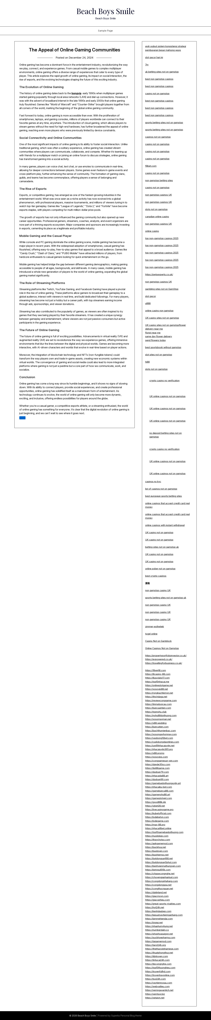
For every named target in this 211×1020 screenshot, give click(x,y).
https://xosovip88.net (156, 689)
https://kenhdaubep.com (158, 911)
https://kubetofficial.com (158, 813)
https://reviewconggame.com (161, 700)
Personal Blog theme (131, 1015)
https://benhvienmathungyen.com (163, 866)
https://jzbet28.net (155, 805)
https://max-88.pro (155, 824)
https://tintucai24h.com (157, 960)
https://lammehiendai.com (159, 918)
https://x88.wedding (156, 723)
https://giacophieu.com (157, 899)
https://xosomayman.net (158, 719)
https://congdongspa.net (158, 884)
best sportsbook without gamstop (163, 347)
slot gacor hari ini (154, 57)
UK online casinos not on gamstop (167, 396)
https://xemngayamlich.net (159, 990)
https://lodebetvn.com (157, 817)
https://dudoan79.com (157, 771)
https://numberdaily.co (157, 929)
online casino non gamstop (159, 310)
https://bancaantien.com (158, 707)
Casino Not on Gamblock (158, 641)
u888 (148, 303)
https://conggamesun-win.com (161, 760)
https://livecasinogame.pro (159, 809)
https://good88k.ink (155, 802)
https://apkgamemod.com (159, 843)
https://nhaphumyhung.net (159, 926)
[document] (169, 489)
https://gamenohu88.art (157, 794)
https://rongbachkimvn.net (159, 692)
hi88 (147, 361)
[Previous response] (22, 417)
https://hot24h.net (154, 907)
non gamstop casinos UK (158, 194)
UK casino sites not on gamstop (162, 317)
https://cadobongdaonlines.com (162, 741)
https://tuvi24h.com (155, 978)
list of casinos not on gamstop (161, 488)
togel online (151, 633)
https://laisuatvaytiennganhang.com (164, 914)
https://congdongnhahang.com (161, 881)
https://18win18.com (155, 670)
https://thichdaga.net (156, 696)
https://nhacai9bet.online (158, 828)
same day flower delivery (158, 336)
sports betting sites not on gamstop (164, 122)
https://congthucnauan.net (159, 888)
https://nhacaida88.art (156, 775)
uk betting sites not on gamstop (162, 71)
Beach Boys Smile (105, 11)
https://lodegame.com (157, 820)
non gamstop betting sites (159, 180)
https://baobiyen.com (156, 851)
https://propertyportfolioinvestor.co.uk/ (165, 655)
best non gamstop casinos (159, 79)
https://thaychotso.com (157, 839)
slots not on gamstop (156, 209)
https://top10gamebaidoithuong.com (164, 832)
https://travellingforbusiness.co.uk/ (163, 663)
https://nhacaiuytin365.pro (159, 749)
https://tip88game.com (157, 768)
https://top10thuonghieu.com (160, 967)
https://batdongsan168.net (159, 858)
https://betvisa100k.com (158, 869)
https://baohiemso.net (157, 854)
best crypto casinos (155, 575)
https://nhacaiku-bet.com (158, 786)
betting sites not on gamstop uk (162, 547)
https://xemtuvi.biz (155, 994)
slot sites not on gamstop (158, 354)
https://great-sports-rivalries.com (163, 903)
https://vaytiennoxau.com (158, 982)
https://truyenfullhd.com (158, 971)
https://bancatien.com (157, 726)
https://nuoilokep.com (156, 835)
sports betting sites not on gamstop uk (165, 597)
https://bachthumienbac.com (160, 730)
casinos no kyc (153, 481)
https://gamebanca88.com (159, 790)
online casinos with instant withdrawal (165, 525)
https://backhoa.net (155, 847)
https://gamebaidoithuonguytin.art (163, 783)
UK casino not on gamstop (159, 532)
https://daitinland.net (156, 892)
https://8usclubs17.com (157, 677)
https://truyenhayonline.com (160, 975)
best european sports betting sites (163, 496)
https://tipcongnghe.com (158, 963)
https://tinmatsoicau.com (158, 704)
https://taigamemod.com (158, 941)
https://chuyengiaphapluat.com (161, 877)
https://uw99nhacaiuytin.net (159, 745)
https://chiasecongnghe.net (159, 873)
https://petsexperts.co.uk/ (159, 274)
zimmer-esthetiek (154, 626)
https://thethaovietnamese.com (162, 948)
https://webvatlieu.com (157, 986)
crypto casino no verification (164, 380)
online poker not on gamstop (160, 568)
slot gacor (150, 296)
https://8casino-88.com (157, 674)
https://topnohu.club (156, 711)
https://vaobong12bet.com (159, 738)
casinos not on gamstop (158, 136)
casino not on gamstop (157, 93)
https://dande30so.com (157, 764)
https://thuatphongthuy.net (159, 952)
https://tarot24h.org (155, 945)
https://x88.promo (154, 753)
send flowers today (155, 340)
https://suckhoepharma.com (160, 937)
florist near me (152, 332)
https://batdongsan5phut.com (161, 862)
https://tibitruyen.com (156, 956)
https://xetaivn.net (154, 997)
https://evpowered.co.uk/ (158, 659)
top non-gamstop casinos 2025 (161, 238)
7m (146, 64)
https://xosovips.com (156, 756)
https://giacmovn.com (157, 896)
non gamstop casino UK (158, 590)
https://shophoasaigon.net (159, 933)
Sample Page (105, 30)
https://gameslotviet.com (158, 798)
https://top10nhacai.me (157, 681)
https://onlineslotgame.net (159, 685)
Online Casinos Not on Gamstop (162, 648)
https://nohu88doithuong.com (161, 715)
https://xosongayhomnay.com (161, 734)
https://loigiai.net (154, 922)
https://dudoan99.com (157, 779)
